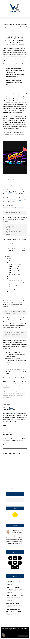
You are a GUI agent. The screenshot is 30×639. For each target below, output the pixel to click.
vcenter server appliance (9, 395)
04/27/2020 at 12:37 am (9, 434)
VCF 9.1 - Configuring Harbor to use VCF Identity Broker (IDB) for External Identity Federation (14, 597)
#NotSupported (20, 74)
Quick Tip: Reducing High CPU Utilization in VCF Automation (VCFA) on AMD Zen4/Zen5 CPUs (14, 611)
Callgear (11, 407)
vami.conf (22, 393)
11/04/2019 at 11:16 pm (9, 409)
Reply (4, 425)
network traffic (16, 393)
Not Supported (13, 391)
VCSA (16, 395)
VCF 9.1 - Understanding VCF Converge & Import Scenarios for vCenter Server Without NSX (14, 589)
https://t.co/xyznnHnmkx (11, 74)
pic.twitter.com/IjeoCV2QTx (12, 76)
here (10, 191)
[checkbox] (3, 635)
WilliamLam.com (15, 8)
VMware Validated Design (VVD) (13, 118)
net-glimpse (13, 50)
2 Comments (21, 44)
